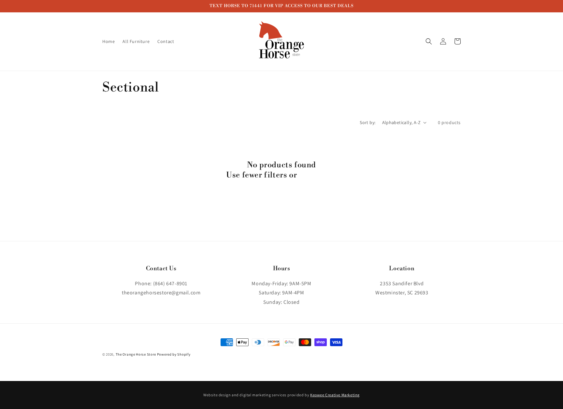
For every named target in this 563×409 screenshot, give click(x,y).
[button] (429, 41)
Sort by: (367, 122)
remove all (318, 175)
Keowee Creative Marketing (335, 394)
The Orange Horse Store (136, 354)
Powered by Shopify (174, 354)
